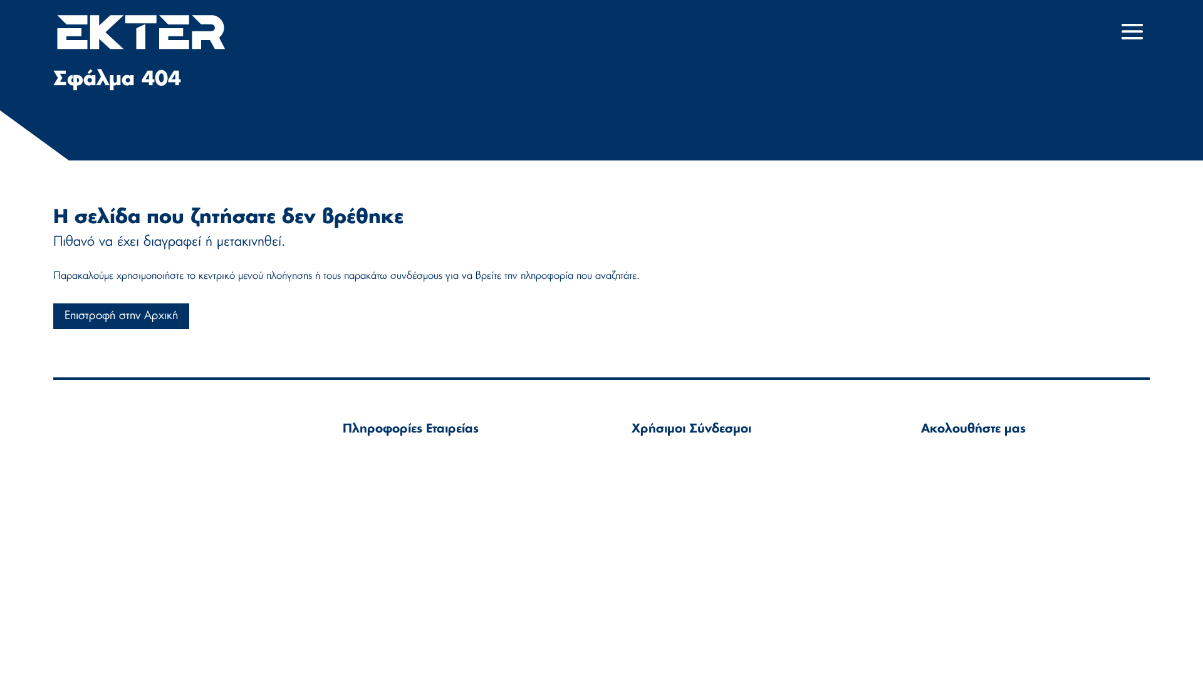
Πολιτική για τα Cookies (685, 475)
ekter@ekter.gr (406, 473)
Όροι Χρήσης (662, 457)
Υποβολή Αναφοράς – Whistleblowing (720, 511)
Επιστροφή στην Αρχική (121, 316)
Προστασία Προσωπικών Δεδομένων (716, 493)
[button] (1132, 32)
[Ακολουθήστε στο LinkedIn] (935, 465)
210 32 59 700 (403, 488)
